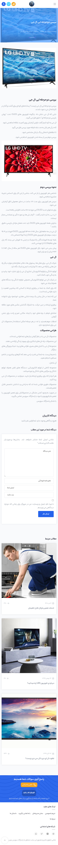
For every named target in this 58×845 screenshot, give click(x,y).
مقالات (42, 31)
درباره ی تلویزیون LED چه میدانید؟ (40, 683)
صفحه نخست (51, 31)
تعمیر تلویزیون (9, 393)
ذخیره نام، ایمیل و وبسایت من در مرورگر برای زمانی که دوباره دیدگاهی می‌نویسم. (29, 506)
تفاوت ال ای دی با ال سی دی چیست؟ (39, 758)
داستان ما (13, 813)
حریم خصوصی (50, 813)
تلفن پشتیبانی (27, 784)
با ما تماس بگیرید (24, 813)
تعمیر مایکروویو (50, 396)
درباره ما (52, 819)
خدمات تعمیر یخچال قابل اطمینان (41, 608)
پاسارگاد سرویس (43, 401)
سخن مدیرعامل (37, 813)
